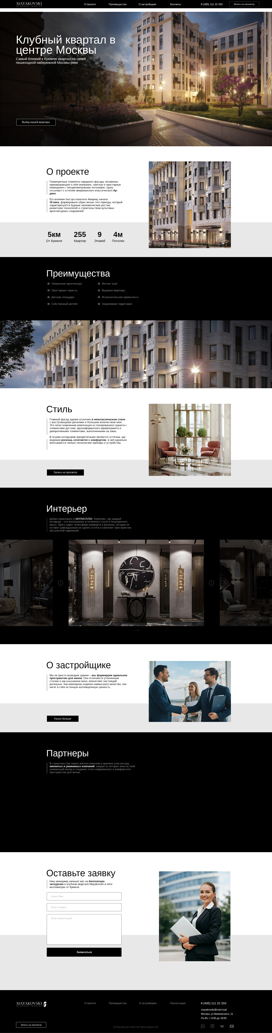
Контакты (175, 4)
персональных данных (87, 966)
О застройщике (147, 4)
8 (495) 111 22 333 (212, 4)
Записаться (84, 952)
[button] (244, 4)
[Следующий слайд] (211, 582)
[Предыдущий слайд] (60, 582)
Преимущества (118, 4)
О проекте (90, 4)
